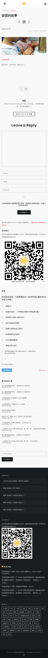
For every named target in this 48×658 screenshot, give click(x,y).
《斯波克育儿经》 (11, 345)
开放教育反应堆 (25, 615)
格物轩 (14, 623)
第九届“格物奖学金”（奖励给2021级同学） (16, 386)
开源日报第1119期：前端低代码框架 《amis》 (18, 586)
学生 (11, 615)
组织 (20, 627)
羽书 (31, 627)
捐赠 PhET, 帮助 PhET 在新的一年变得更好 (17, 416)
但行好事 (36, 608)
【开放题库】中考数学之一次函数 (13, 404)
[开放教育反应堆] (24, 4)
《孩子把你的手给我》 (12, 323)
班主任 (36, 623)
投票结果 (42, 370)
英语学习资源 (23, 481)
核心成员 (24, 619)
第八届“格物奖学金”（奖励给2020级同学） (16, 392)
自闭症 (5, 630)
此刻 (20, 623)
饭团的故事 (5, 60)
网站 (25, 627)
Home (30, 31)
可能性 (14, 612)
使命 (4, 612)
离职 (14, 627)
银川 (9, 634)
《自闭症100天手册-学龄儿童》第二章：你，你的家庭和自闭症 (24, 429)
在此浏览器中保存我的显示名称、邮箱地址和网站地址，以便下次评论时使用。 (24, 204)
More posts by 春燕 (24, 114)
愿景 (33, 615)
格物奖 (37, 619)
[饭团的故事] (24, 46)
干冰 (16, 615)
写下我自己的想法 (7, 364)
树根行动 (16, 619)
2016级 (5, 608)
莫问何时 (12, 630)
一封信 (18, 608)
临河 (24, 608)
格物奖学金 (6, 623)
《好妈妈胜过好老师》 (12, 334)
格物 (31, 619)
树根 (9, 619)
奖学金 (5, 615)
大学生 (37, 612)
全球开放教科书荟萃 (9, 410)
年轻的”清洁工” (18, 495)
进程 (4, 634)
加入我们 (16, 488)
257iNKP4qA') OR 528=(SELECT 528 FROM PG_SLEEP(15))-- (20, 352)
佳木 (43, 608)
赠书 (33, 630)
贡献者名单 (26, 630)
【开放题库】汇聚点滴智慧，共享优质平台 (16, 423)
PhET (11, 608)
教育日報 (7, 567)
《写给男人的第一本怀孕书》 (15, 317)
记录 (19, 630)
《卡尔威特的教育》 (12, 340)
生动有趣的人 (6, 627)
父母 (29, 623)
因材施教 (21, 612)
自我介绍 (37, 627)
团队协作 (29, 612)
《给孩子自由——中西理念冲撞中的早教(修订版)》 (22, 312)
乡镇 (29, 608)
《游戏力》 (9, 306)
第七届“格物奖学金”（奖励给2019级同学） (16, 435)
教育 (4, 619)
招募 (39, 615)
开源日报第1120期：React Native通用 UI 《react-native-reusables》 (22, 572)
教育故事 (13, 10)
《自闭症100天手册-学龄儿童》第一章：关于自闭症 (20, 441)
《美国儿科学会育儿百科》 (14, 329)
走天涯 (39, 630)
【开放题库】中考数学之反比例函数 (14, 398)
